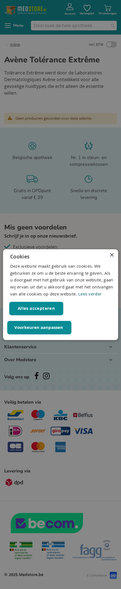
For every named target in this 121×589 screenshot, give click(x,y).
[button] (39, 327)
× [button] (111, 255)
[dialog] (60, 294)
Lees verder (90, 294)
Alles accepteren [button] (36, 308)
